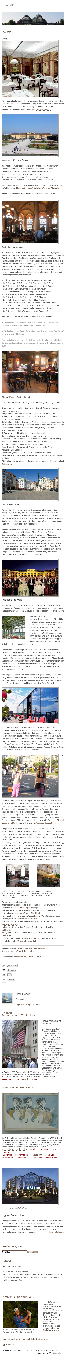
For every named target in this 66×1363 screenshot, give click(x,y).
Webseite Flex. (31, 919)
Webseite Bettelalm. (10, 924)
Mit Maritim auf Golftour (15, 1208)
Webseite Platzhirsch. (32, 913)
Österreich (31, 957)
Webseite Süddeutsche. (46, 823)
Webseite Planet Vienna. (26, 951)
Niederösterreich (19, 957)
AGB (49, 1353)
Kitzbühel (8, 1013)
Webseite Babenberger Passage (24, 908)
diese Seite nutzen (36, 1155)
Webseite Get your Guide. (35, 948)
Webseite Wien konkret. (45, 194)
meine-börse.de (28, 1079)
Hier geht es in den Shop (14, 1149)
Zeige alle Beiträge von (29, 1005)
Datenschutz (57, 1353)
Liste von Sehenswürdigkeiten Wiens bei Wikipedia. (37, 188)
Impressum (41, 1353)
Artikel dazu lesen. (51, 1330)
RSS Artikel (11, 1345)
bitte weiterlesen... (56, 1232)
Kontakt (59, 1350)
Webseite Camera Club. (27, 941)
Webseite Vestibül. (43, 109)
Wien (39, 957)
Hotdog (44, 1277)
